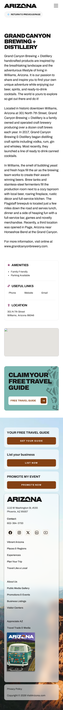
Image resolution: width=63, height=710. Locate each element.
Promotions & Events (18, 594)
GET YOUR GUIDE (31, 441)
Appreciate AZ (15, 621)
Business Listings (16, 601)
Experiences (14, 555)
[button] (55, 5)
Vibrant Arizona (15, 542)
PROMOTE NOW (31, 485)
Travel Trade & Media (18, 628)
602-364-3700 (15, 523)
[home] (20, 6)
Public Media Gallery (18, 588)
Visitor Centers (15, 607)
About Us (12, 581)
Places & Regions (16, 548)
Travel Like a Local (17, 568)
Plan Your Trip (14, 561)
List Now (31, 463)
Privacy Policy (14, 689)
